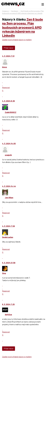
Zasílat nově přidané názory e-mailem (17, 39)
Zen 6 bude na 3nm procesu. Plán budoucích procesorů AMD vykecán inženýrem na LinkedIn (22, 27)
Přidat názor (8, 48)
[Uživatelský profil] (5, 64)
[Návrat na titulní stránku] (13, 4)
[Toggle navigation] (43, 4)
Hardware (14, 11)
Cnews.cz (5, 11)
